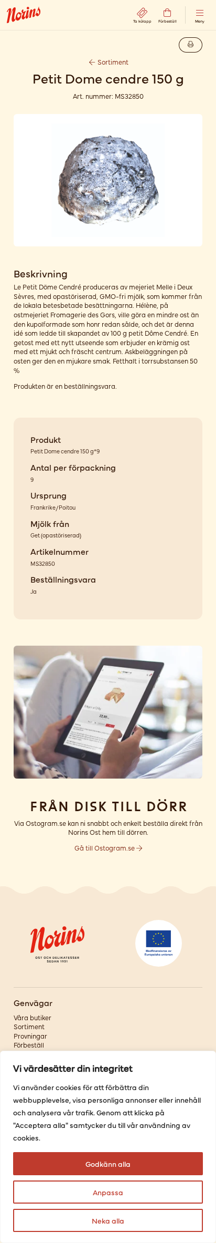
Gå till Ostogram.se (105, 847)
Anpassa (108, 1192)
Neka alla (108, 1220)
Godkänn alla (108, 1163)
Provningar (30, 1035)
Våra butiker (32, 1017)
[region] (108, 1147)
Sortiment (112, 61)
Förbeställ (29, 1044)
